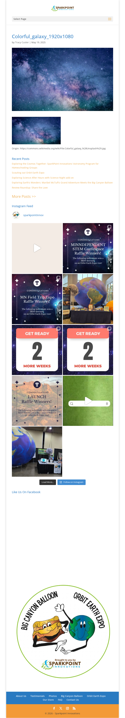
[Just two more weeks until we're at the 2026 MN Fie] (88, 350)
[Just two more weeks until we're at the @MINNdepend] (37, 350)
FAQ (60, 699)
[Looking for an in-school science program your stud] (88, 401)
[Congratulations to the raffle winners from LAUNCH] (37, 401)
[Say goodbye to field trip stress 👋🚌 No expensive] (37, 248)
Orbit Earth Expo (96, 696)
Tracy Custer (22, 42)
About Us (21, 696)
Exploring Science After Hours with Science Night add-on (43, 177)
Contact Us (73, 699)
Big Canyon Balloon (72, 696)
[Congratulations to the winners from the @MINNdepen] (88, 248)
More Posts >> (24, 196)
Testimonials (37, 696)
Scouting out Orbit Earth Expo (28, 172)
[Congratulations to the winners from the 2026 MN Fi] (37, 299)
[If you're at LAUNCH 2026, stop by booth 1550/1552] (37, 452)
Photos (53, 696)
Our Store (48, 699)
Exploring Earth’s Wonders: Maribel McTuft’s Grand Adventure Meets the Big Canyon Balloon (62, 182)
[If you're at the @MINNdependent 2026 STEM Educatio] (88, 299)
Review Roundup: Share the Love (30, 187)
